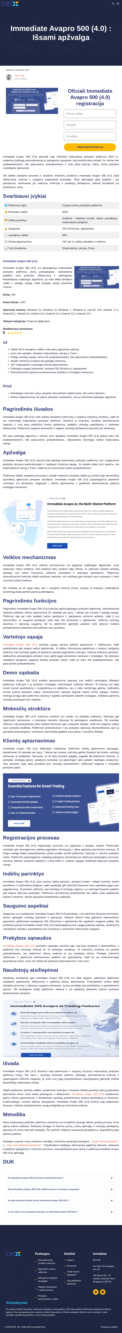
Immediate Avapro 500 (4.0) (20, 644)
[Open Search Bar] (113, 3)
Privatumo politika (109, 1327)
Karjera (70, 1260)
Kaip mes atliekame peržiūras (24, 1145)
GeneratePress (38, 1327)
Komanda (71, 1266)
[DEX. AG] (10, 3)
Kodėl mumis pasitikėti (104, 1141)
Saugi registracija (90, 147)
